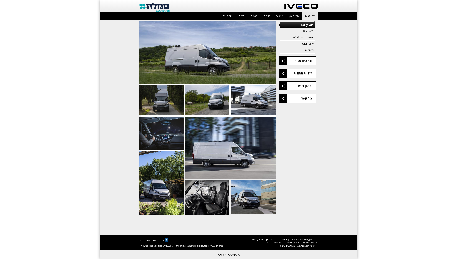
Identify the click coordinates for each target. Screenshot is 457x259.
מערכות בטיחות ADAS (303, 37)
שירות (279, 16)
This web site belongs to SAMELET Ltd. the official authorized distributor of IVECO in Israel (181, 245)
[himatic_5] (161, 133)
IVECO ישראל (158, 240)
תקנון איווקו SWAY (310, 242)
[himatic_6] (230, 148)
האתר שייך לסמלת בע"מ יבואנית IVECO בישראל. (298, 245)
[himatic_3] (207, 100)
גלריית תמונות (303, 73)
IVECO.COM (145, 240)
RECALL (270, 239)
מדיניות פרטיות (281, 239)
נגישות (289, 242)
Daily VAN (308, 30)
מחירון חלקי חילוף (259, 239)
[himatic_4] (253, 100)
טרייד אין (294, 16)
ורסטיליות (309, 50)
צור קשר (228, 16)
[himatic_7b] (161, 183)
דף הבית (310, 16)
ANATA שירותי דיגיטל (228, 254)
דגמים (254, 16)
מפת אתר (297, 242)
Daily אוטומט (307, 43)
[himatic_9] (253, 197)
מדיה (241, 16)
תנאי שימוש (294, 239)
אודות (267, 16)
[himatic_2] (161, 100)
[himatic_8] (207, 197)
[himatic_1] (207, 52)
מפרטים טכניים (302, 60)
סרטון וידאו (305, 85)
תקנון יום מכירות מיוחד (275, 242)
